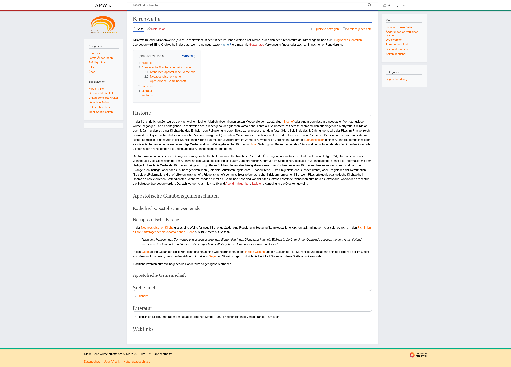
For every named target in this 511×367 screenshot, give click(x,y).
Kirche (224, 44)
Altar (253, 144)
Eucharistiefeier (314, 139)
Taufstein (257, 183)
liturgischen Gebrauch (347, 40)
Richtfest (143, 296)
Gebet (146, 251)
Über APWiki (112, 361)
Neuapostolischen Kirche (157, 227)
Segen (213, 256)
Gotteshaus (256, 44)
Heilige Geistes (255, 251)
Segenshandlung (396, 79)
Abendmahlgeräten (237, 183)
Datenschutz (92, 361)
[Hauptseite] (104, 24)
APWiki (104, 5)
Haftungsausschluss (136, 361)
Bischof (289, 121)
